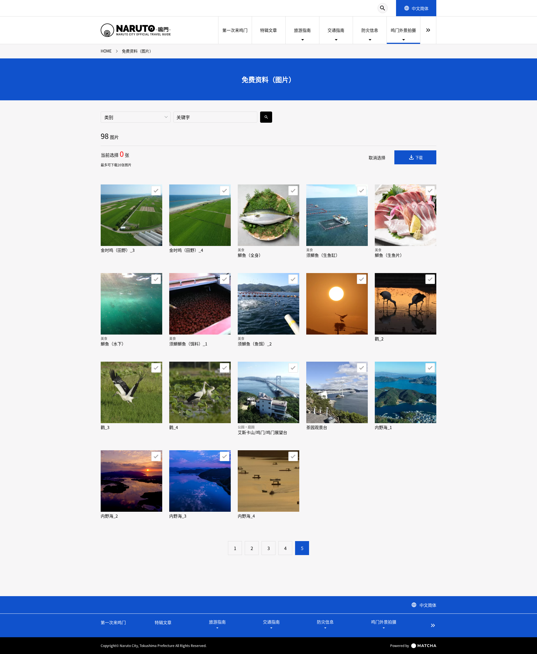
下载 (415, 157)
